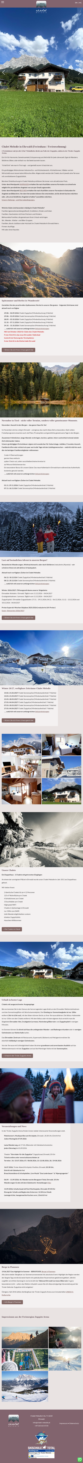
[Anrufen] (68, 2)
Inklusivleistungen (42, 329)
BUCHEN (23, 190)
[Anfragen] (71, 2)
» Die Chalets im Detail (11, 929)
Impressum (63, 1423)
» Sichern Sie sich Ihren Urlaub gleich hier (18, 350)
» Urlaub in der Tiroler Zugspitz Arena (17, 1056)
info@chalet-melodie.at (41, 1422)
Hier (49, 1183)
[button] (3, 72)
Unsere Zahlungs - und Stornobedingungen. (18, 200)
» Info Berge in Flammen (12, 1302)
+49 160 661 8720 (41, 1426)
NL (80, 3)
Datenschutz (74, 1423)
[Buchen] (73, 2)
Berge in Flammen (48, 1271)
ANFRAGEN (24, 184)
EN (76, 3)
